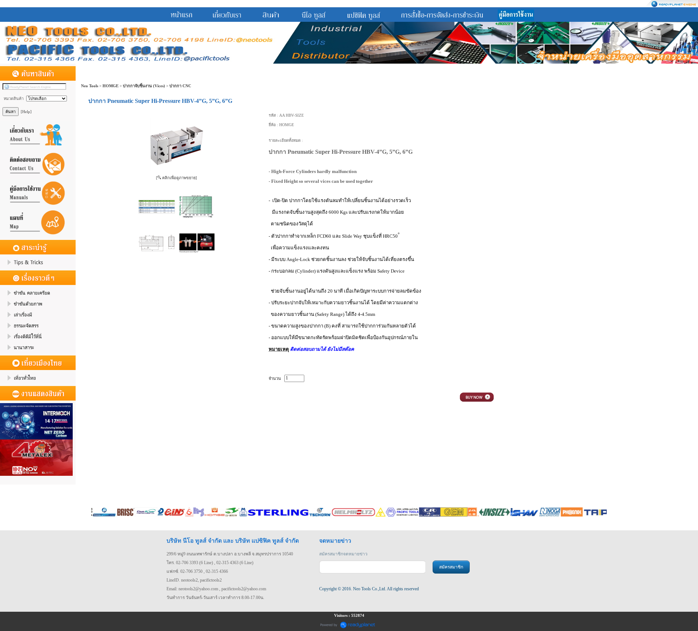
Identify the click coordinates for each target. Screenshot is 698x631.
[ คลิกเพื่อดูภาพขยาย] (176, 178)
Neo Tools (89, 86)
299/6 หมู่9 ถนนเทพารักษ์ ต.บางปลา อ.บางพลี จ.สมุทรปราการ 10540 (230, 553)
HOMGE (111, 86)
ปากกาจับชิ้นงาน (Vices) (144, 86)
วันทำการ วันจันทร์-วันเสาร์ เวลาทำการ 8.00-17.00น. (215, 597)
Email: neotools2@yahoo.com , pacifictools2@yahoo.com (216, 588)
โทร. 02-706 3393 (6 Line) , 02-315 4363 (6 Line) (210, 562)
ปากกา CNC (180, 86)
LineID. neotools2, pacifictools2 (194, 580)
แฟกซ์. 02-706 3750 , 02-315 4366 (197, 571)
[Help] (26, 111)
